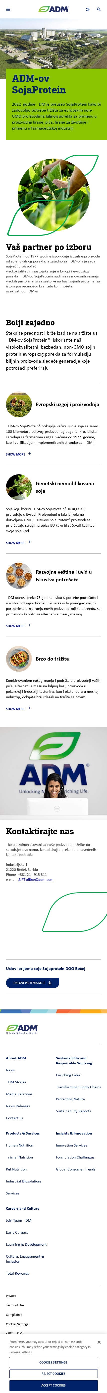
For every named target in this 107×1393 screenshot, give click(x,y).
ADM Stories (16, 1082)
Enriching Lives (68, 1075)
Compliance (14, 1315)
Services (12, 1193)
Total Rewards (17, 1274)
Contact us (14, 1118)
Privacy (11, 1296)
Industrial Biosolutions (24, 1181)
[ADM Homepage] (53, 11)
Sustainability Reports (73, 1111)
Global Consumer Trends (76, 1169)
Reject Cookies (54, 1374)
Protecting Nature (70, 1099)
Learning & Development (26, 1245)
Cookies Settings (17, 1324)
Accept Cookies (53, 1385)
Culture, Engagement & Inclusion (25, 1259)
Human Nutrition (19, 1146)
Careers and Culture (22, 1208)
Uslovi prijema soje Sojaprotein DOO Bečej (45, 968)
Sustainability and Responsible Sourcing (74, 1060)
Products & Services (23, 1133)
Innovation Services (71, 1146)
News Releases (18, 1106)
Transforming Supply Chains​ (78, 1087)
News (10, 1070)
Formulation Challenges (75, 1158)
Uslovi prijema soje (29, 983)
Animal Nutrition (19, 1158)
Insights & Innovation (74, 1133)
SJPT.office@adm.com (36, 880)
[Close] (99, 1342)
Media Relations (19, 1094)
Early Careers (17, 1233)
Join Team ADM (18, 1221)
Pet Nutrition (16, 1169)
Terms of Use (15, 1305)
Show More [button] (15, 454)
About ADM (16, 1058)
